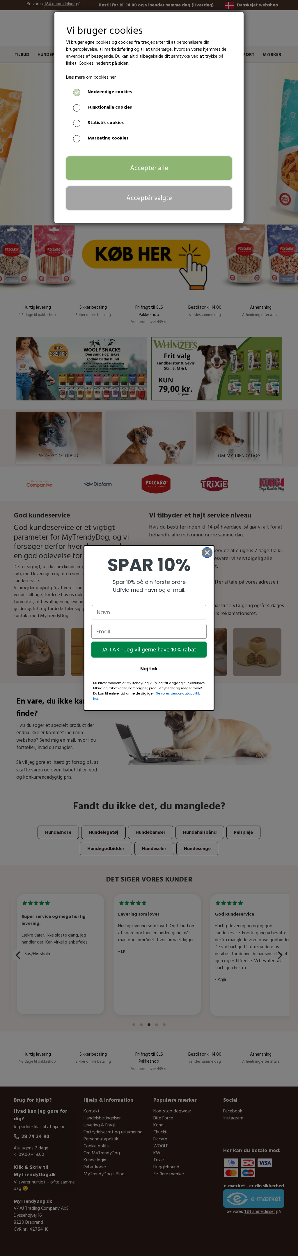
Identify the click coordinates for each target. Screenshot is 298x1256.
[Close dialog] (207, 552)
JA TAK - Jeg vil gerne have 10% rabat (149, 649)
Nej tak (149, 668)
